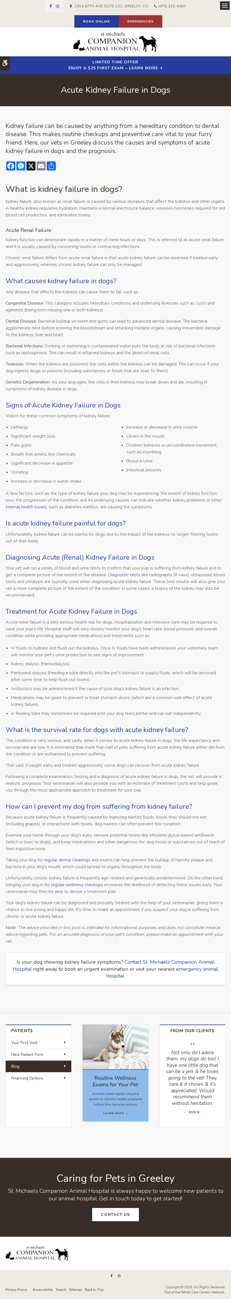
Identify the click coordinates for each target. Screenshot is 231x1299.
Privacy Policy (16, 1289)
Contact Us (115, 1214)
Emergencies (140, 21)
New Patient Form (27, 1054)
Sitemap (75, 1289)
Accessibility (43, 1289)
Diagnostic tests (124, 575)
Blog (15, 1066)
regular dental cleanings (67, 860)
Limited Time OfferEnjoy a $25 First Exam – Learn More (113, 65)
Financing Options (27, 1078)
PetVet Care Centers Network (203, 1292)
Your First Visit (24, 1042)
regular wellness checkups (77, 885)
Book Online (96, 21)
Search (61, 1289)
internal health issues (26, 507)
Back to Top (94, 1289)
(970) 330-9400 (172, 6)
